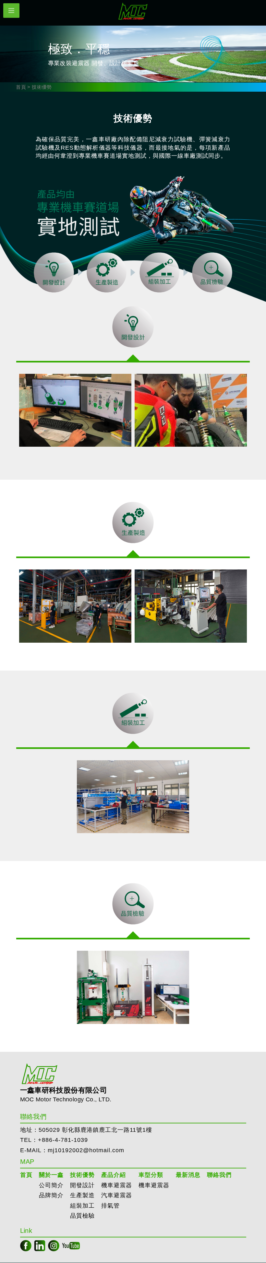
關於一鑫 (51, 1175)
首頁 (21, 87)
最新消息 (188, 1175)
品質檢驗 (82, 1215)
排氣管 (110, 1205)
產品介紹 (113, 1175)
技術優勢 (82, 1175)
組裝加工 (82, 1205)
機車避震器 (116, 1185)
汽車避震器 (116, 1195)
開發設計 (82, 1185)
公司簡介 (51, 1185)
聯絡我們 (219, 1175)
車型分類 (151, 1175)
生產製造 (82, 1195)
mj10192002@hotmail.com (86, 1150)
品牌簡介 (51, 1195)
